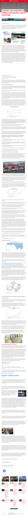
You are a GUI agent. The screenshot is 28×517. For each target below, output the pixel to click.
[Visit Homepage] (14, 1)
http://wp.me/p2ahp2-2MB (10, 465)
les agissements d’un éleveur (19, 448)
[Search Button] (25, 1)
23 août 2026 (15, 486)
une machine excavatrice (22, 446)
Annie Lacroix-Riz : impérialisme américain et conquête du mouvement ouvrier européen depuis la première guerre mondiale (15, 492)
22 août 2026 (15, 495)
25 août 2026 (4, 480)
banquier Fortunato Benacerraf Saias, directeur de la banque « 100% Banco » (14, 379)
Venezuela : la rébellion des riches (10, 375)
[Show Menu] (2, 1)
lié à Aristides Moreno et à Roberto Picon (21, 398)
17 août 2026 (6, 511)
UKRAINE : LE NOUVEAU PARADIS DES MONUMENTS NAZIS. (5, 479)
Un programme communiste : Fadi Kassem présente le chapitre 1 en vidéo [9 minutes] (24, 509)
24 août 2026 (12, 480)
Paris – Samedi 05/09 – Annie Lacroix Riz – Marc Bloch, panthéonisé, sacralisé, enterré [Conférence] (7, 485)
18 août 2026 (23, 504)
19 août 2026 (15, 506)
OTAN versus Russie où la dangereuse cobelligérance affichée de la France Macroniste (13, 479)
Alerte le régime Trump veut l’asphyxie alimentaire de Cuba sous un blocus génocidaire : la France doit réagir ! (22, 479)
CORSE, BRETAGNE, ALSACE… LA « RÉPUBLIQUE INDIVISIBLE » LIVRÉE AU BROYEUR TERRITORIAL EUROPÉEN (15, 502)
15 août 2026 (23, 511)
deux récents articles (5, 25)
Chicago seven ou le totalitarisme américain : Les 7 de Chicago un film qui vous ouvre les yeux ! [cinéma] (24, 501)
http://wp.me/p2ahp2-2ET (10, 373)
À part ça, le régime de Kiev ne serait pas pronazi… (7, 500)
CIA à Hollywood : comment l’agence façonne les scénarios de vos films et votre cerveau (24, 491)
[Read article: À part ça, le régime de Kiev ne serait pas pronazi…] (3, 500)
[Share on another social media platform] (25, 20)
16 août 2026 (15, 513)
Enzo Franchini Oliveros (5, 441)
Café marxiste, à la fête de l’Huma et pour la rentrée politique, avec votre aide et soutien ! (15, 484)
